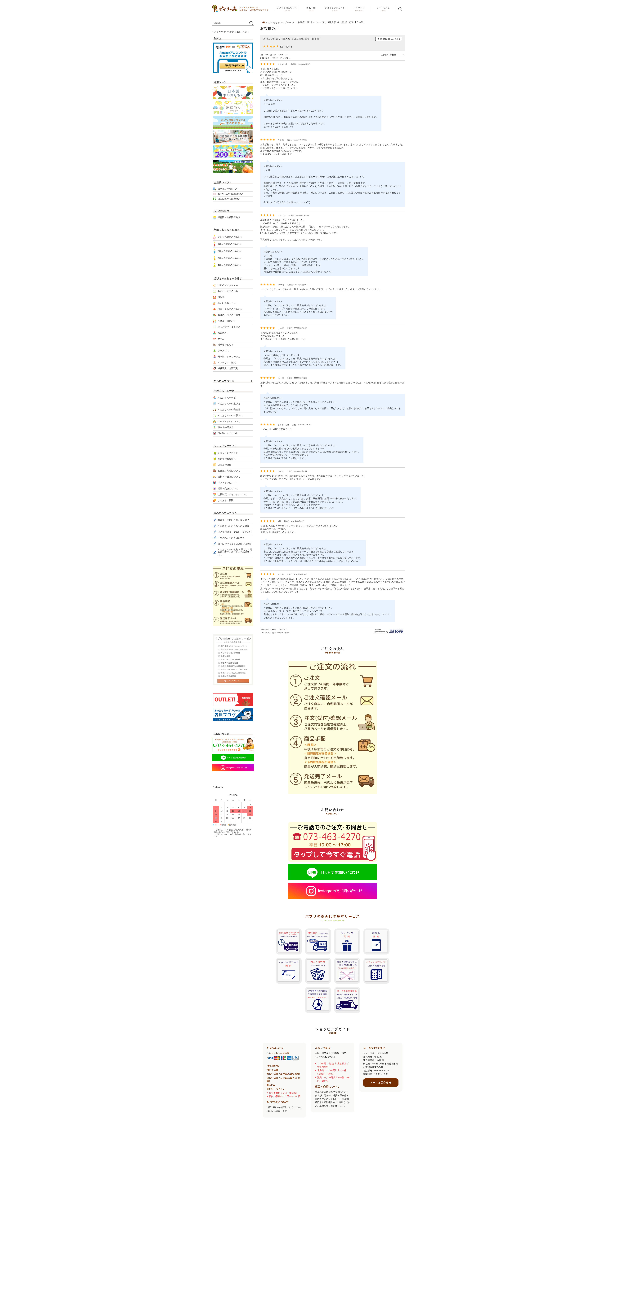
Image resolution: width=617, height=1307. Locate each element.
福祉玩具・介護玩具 (228, 368)
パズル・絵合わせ (227, 321)
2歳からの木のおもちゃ (229, 251)
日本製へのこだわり (228, 433)
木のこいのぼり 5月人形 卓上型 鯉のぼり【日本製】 (292, 38)
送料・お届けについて (229, 476)
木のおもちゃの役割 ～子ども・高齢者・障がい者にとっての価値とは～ (235, 552)
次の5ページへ (278, 58)
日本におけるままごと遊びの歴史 (234, 543)
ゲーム (221, 338)
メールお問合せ (379, 1082)
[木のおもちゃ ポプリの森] (224, 8)
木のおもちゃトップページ (280, 22)
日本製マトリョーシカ (229, 356)
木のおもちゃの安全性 (229, 409)
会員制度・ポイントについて (232, 494)
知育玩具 (222, 332)
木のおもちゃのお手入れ (230, 415)
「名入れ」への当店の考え (231, 537)
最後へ (287, 58)
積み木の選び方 (225, 427)
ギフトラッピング (227, 482)
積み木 (221, 297)
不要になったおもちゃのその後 (233, 526)
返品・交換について (228, 488)
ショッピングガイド (335, 7)
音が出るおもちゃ (227, 303)
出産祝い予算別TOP (228, 188)
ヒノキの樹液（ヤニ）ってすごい (234, 532)
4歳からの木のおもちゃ (229, 265)
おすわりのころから (228, 291)
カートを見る (383, 7)
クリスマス (223, 350)
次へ (269, 58)
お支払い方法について (229, 470)
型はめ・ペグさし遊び (229, 315)
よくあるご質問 (225, 500)
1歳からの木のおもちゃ (229, 244)
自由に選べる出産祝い (229, 198)
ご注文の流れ (224, 464)
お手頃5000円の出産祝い (230, 193)
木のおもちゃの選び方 (229, 403)
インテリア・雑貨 (227, 362)
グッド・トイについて (229, 421)
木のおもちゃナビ (227, 397)
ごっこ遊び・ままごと (229, 327)
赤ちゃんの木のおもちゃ (230, 237)
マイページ (359, 7)
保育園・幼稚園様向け (229, 217)
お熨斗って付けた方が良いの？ (233, 520)
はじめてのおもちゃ (228, 285)
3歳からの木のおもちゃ (229, 258)
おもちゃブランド (224, 381)
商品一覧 (310, 7)
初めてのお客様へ (227, 458)
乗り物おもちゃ (225, 344)
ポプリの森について (287, 7)
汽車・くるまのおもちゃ (230, 309)
